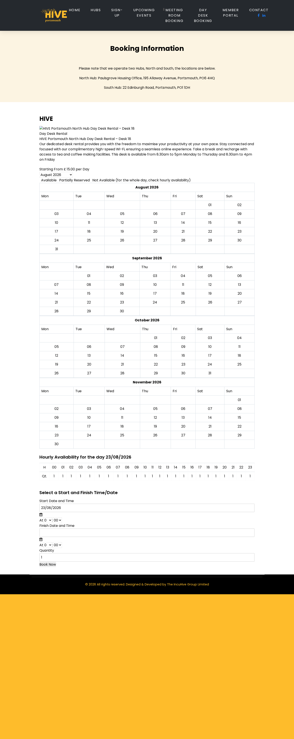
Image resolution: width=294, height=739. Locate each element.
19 (210, 293)
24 (56, 240)
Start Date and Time (56, 500)
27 (155, 240)
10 (155, 284)
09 (122, 284)
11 (183, 284)
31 (56, 249)
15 (88, 293)
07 (56, 284)
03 (155, 275)
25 (89, 240)
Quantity (46, 550)
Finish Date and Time (56, 525)
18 (183, 293)
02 (122, 275)
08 (89, 284)
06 (239, 275)
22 (89, 302)
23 (239, 231)
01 (88, 275)
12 (210, 284)
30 (239, 240)
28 (183, 240)
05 (210, 275)
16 (122, 293)
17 (155, 293)
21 (56, 302)
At (41, 520)
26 (122, 240)
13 (239, 284)
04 (183, 275)
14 (56, 293)
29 (210, 240)
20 (240, 293)
